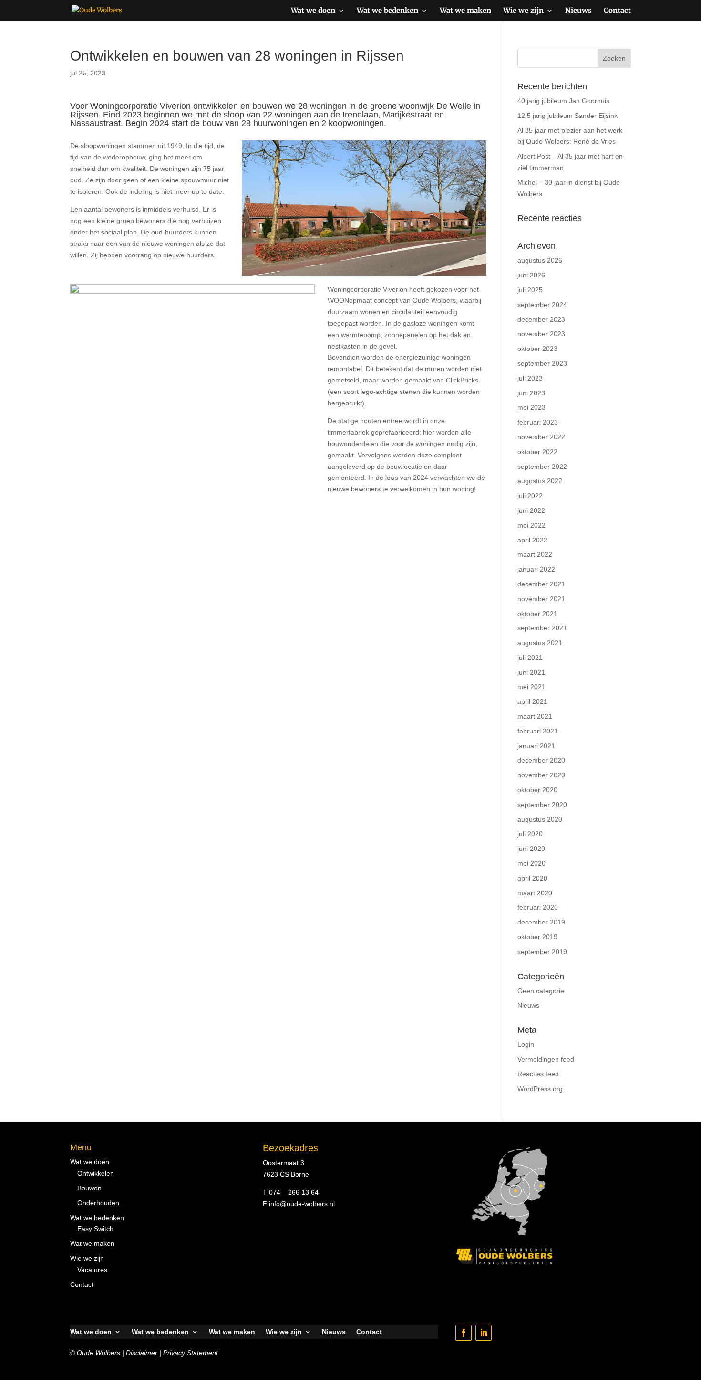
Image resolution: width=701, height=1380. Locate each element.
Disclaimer (141, 1353)
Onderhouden (98, 1203)
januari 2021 (536, 746)
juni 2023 (531, 393)
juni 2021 (531, 672)
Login (525, 1044)
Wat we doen (313, 11)
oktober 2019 (537, 937)
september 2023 (542, 363)
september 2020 (542, 804)
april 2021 (532, 701)
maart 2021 (534, 716)
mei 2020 (531, 863)
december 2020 (541, 760)
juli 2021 (530, 657)
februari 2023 (537, 422)
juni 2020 (531, 848)
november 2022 (541, 437)
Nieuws (578, 11)
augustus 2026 (539, 260)
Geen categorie (540, 991)
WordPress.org (540, 1089)
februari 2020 (537, 907)
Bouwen (89, 1188)
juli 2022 (530, 495)
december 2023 (541, 319)
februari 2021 (537, 731)
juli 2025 (530, 290)
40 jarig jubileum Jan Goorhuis (563, 101)
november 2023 (541, 334)
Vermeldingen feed (545, 1059)
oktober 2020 (537, 790)
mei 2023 (531, 407)
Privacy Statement (190, 1353)
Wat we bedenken (387, 11)
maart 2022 (534, 554)
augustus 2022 (539, 481)
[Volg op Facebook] (463, 1333)
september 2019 (542, 951)
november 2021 (541, 599)
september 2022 (542, 466)
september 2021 (542, 628)
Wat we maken (465, 11)
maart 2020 (534, 893)
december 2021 (541, 584)
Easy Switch (95, 1228)
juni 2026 (531, 275)
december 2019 (541, 922)
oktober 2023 (537, 348)
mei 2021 (531, 686)
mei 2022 (531, 525)
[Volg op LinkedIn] (483, 1333)
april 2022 (532, 540)
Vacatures (92, 1270)
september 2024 (542, 304)
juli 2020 (530, 834)
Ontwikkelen (95, 1173)
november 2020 (541, 775)
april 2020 (532, 878)
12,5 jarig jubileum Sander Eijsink (567, 115)
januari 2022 (536, 569)
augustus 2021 (539, 643)
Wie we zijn (523, 11)
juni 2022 (531, 510)
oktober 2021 (537, 613)
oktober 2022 (537, 452)
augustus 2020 (539, 819)
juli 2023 (530, 378)
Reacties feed (538, 1074)
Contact (617, 11)
